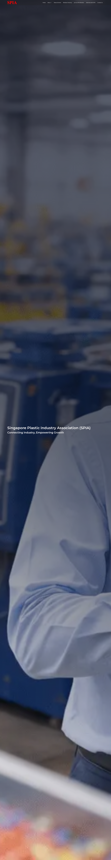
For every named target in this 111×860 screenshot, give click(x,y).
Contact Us (100, 2)
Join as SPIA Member (79, 2)
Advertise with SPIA (90, 2)
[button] (51, 2)
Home (44, 2)
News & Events (57, 2)
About (49, 2)
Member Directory (67, 2)
